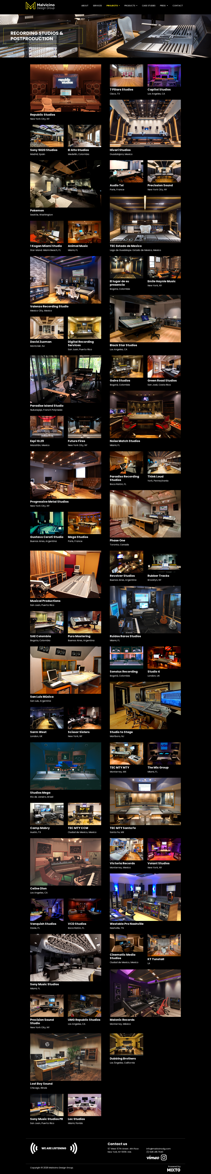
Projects (112, 5)
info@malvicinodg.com (158, 1148)
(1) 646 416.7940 (154, 1151)
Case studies (148, 5)
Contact (178, 5)
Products (130, 5)
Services (97, 5)
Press (163, 5)
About (84, 5)
